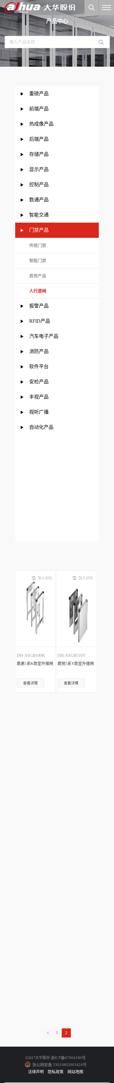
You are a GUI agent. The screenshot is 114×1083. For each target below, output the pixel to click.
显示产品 (39, 169)
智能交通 (39, 214)
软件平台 (39, 366)
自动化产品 (41, 427)
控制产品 (39, 184)
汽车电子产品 (43, 336)
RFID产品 (39, 321)
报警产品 (39, 305)
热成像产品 (41, 123)
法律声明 (36, 1071)
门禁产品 (39, 230)
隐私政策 (56, 1071)
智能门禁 (37, 260)
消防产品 (39, 351)
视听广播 (39, 412)
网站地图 (75, 1071)
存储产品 (39, 154)
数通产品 (39, 199)
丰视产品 (39, 396)
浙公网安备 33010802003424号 (59, 1064)
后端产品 (39, 139)
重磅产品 (39, 93)
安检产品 (39, 381)
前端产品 (39, 108)
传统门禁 (37, 245)
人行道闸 (37, 291)
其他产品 (37, 276)
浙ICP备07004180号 (68, 1057)
